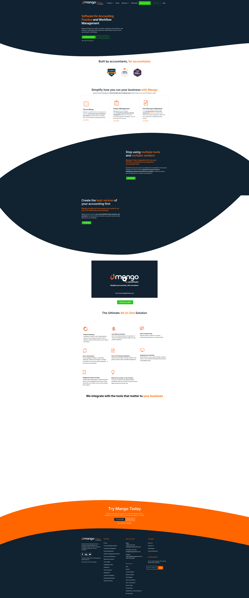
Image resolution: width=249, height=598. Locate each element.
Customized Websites (109, 575)
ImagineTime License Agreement (134, 590)
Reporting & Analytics (109, 559)
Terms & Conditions (92, 562)
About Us (150, 543)
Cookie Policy (129, 588)
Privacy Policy (84, 562)
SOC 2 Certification (130, 582)
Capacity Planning (108, 580)
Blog (127, 566)
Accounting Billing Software (110, 545)
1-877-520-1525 (130, 558)
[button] (113, 3)
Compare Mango (130, 572)
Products (109, 3)
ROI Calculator (129, 593)
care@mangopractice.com (133, 551)
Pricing (117, 3)
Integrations (106, 567)
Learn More (86, 120)
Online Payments (108, 570)
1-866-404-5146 (130, 545)
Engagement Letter (108, 564)
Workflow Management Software (112, 553)
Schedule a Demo (144, 3)
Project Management (109, 551)
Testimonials (134, 3)
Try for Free (156, 3)
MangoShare (107, 572)
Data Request (151, 548)
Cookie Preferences (153, 551)
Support (128, 569)
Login (163, 3)
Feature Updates (130, 574)
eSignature (152, 113)
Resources (124, 3)
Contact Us (150, 545)
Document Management (109, 556)
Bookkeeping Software (109, 578)
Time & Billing (107, 562)
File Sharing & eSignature (110, 548)
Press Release (129, 577)
